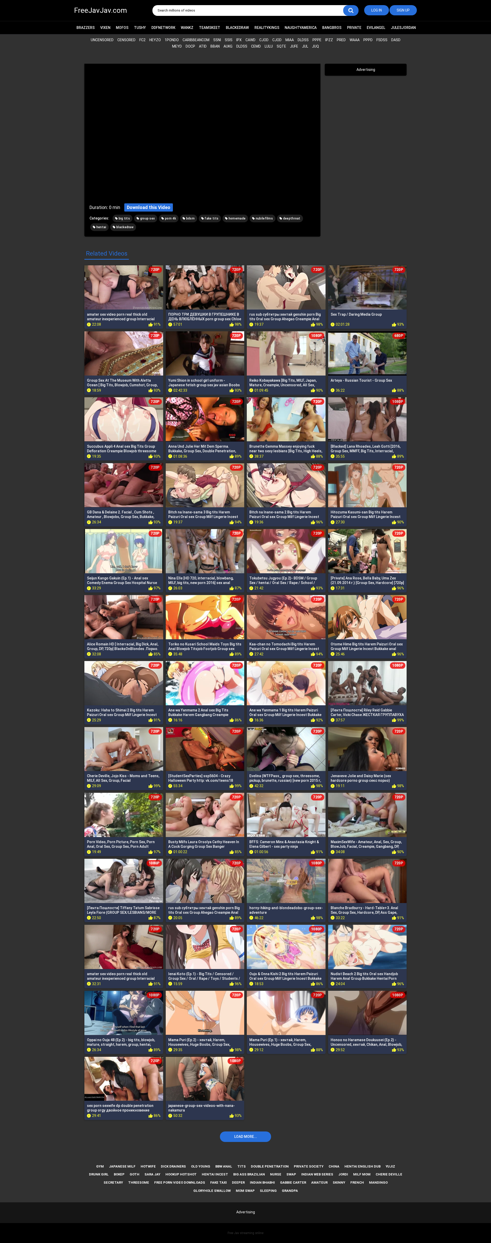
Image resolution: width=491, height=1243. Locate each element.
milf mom (362, 1174)
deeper (238, 1182)
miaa (289, 40)
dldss (303, 40)
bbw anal (223, 1166)
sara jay (152, 1174)
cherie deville (389, 1174)
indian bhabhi (262, 1182)
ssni (217, 40)
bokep (119, 1174)
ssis (228, 40)
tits (241, 1166)
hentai (100, 227)
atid (203, 46)
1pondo (172, 40)
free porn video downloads (179, 1182)
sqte (281, 46)
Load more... (245, 1137)
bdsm (190, 218)
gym (100, 1166)
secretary (113, 1182)
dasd (395, 40)
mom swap (245, 1191)
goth (134, 1174)
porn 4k (170, 218)
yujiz (390, 1166)
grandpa (290, 1191)
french (357, 1182)
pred (341, 40)
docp (190, 46)
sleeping (268, 1191)
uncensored (102, 40)
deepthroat (291, 218)
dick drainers (173, 1166)
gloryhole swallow (212, 1191)
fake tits (211, 218)
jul (305, 46)
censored (126, 40)
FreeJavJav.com (100, 10)
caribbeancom (196, 40)
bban (215, 46)
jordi (343, 1174)
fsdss (381, 40)
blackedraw (124, 227)
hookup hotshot (181, 1174)
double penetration (270, 1166)
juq (315, 46)
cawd (250, 40)
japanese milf (122, 1166)
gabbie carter (293, 1182)
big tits (124, 218)
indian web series (317, 1174)
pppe (317, 40)
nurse (275, 1174)
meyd (177, 46)
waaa (355, 40)
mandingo (378, 1182)
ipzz (329, 40)
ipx (239, 40)
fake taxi (218, 1182)
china (334, 1166)
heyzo (155, 40)
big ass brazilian (249, 1174)
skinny (339, 1182)
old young (200, 1166)
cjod (264, 40)
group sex (147, 218)
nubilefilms (264, 218)
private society (308, 1166)
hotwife (148, 1166)
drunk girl (99, 1174)
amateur (319, 1182)
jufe (294, 46)
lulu (269, 46)
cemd (256, 46)
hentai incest (215, 1174)
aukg (228, 46)
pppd (368, 40)
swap (291, 1174)
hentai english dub (362, 1166)
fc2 (142, 40)
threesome (138, 1182)
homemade (237, 218)
